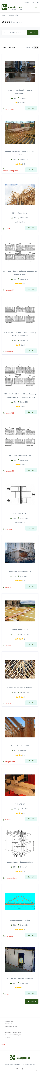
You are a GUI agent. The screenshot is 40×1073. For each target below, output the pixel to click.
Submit (33, 1001)
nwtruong (9, 936)
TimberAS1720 (20, 804)
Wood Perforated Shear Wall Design (20, 978)
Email (3, 1044)
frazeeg (8, 529)
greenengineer (11, 878)
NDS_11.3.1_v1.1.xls (20, 513)
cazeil (7, 229)
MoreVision (8, 1024)
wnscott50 (9, 290)
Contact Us (25, 2)
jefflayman (9, 587)
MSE (7, 994)
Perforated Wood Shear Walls (20, 572)
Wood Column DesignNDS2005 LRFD (20, 862)
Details (30, 108)
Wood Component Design (20, 920)
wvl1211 (8, 820)
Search (32, 32)
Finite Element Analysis (13, 1035)
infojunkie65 (10, 762)
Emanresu (9, 109)
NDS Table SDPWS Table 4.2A (20, 455)
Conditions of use (11, 1026)
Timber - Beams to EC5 (20, 630)
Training (7, 1037)
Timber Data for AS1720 (20, 746)
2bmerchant (10, 645)
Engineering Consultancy (13, 1032)
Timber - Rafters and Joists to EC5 (20, 688)
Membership (9, 1021)
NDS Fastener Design (20, 213)
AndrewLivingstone (10, 171)
